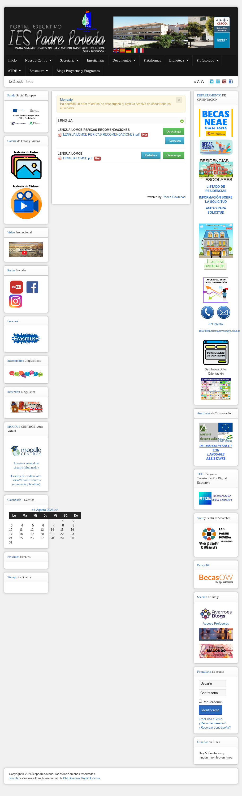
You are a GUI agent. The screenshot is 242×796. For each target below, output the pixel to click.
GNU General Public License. (82, 778)
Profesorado (205, 60)
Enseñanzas (95, 60)
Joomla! (14, 778)
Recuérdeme (212, 702)
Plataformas (152, 60)
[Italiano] (135, 50)
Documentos (121, 60)
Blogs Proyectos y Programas (78, 71)
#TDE (12, 71)
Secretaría (67, 60)
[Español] (123, 50)
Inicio (12, 60)
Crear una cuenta (211, 719)
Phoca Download (174, 197)
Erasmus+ (37, 71)
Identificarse (210, 710)
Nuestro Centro (36, 60)
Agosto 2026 (44, 510)
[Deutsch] (129, 50)
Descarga (173, 131)
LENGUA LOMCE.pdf (77, 158)
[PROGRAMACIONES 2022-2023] (182, 121)
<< (33, 510)
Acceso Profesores (216, 623)
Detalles (175, 141)
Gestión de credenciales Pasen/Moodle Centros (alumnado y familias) (26, 480)
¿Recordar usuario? (212, 723)
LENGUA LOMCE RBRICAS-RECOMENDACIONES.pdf (101, 134)
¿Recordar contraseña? (215, 727)
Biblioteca (176, 60)
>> (55, 510)
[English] (116, 50)
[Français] (141, 50)
